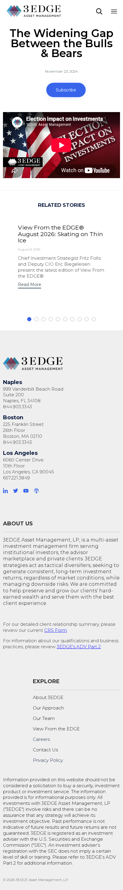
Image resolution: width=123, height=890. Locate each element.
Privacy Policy (48, 760)
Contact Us (45, 750)
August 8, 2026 (29, 249)
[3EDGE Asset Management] (34, 11)
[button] (66, 90)
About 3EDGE (48, 697)
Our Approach (48, 708)
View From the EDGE (56, 729)
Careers (41, 739)
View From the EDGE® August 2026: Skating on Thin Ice (60, 234)
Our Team (44, 718)
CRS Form (55, 630)
